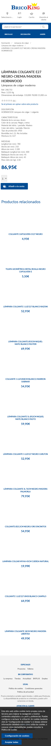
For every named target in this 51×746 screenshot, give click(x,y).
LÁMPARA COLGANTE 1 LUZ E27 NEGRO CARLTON (25, 454)
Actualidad (27, 678)
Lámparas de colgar (21, 43)
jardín (42, 34)
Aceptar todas (11, 742)
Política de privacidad (25, 692)
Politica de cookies (9, 730)
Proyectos (21, 669)
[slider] (6, 100)
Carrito (31, 17)
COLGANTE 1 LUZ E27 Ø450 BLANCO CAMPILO (25, 596)
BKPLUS (36, 678)
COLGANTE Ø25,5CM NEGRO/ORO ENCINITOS (25, 527)
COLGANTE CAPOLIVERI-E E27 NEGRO (26, 234)
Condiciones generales (33, 688)
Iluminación (5, 43)
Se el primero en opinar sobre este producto (19, 104)
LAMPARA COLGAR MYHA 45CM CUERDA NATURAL (25, 561)
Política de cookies (16, 688)
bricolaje (9, 34)
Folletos (30, 669)
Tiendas (18, 678)
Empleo (45, 678)
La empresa (8, 678)
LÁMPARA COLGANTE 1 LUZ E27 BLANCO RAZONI (25, 307)
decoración (25, 34)
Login (19, 17)
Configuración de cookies (17, 736)
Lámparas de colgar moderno (12, 46)
